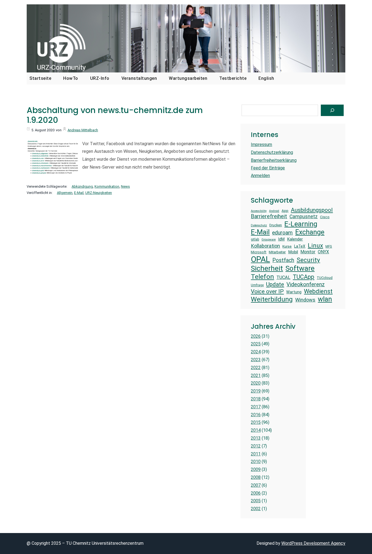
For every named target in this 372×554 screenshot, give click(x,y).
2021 (256, 375)
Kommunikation (106, 186)
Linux (315, 245)
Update (275, 284)
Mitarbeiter (277, 252)
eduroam (282, 233)
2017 (256, 406)
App (285, 211)
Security (308, 260)
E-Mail (79, 193)
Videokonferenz (305, 284)
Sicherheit (267, 268)
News (125, 186)
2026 (256, 336)
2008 (256, 477)
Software (300, 268)
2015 (256, 422)
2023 (256, 359)
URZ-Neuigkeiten (98, 193)
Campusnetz (303, 216)
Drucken (275, 225)
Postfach (283, 260)
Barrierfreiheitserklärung (274, 160)
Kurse (287, 246)
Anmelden (260, 175)
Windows (305, 300)
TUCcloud (325, 278)
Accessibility (259, 211)
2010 (256, 461)
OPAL (260, 259)
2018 (256, 398)
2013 (256, 438)
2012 (256, 446)
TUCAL (283, 277)
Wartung (293, 292)
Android (274, 211)
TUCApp (303, 276)
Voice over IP (267, 291)
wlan (325, 299)
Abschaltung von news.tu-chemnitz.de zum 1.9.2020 (115, 115)
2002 (256, 508)
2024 (256, 351)
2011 (256, 453)
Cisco (325, 217)
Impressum (261, 144)
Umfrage (257, 285)
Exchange (309, 232)
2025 (256, 343)
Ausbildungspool (312, 209)
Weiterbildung (272, 299)
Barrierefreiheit (269, 216)
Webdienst (318, 291)
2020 (256, 383)
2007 (256, 485)
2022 (256, 367)
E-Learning (300, 224)
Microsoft (258, 252)
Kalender (295, 239)
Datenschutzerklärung (272, 152)
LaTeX (299, 246)
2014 (256, 430)
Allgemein (64, 193)
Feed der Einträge (268, 168)
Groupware (268, 239)
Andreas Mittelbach (83, 130)
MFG (328, 246)
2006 (256, 493)
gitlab (255, 239)
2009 (256, 469)
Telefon (262, 277)
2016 (256, 414)
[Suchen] (332, 110)
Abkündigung (82, 186)
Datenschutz (259, 225)
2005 (256, 500)
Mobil (293, 251)
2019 (256, 391)
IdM (281, 239)
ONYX (323, 251)
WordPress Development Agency (313, 543)
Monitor (307, 251)
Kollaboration (265, 246)
